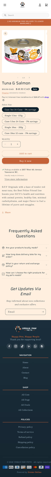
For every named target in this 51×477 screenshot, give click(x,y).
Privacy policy (25, 426)
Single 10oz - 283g (14, 127)
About (25, 367)
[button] (25, 248)
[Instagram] (15, 346)
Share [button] (8, 212)
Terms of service (25, 431)
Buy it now (25, 160)
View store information (16, 179)
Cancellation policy (25, 447)
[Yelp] (28, 346)
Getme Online (34, 472)
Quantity (6, 139)
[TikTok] (22, 346)
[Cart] (46, 5)
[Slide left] (18, 77)
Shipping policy (25, 442)
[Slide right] (29, 77)
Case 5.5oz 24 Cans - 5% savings (21, 121)
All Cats (25, 394)
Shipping (5, 93)
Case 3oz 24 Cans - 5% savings (20, 109)
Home (25, 362)
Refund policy (25, 437)
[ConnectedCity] (41, 346)
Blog (25, 377)
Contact (25, 372)
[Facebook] (9, 346)
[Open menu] (5, 5)
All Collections (25, 409)
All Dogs (25, 399)
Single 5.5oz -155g (14, 115)
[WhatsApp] (35, 346)
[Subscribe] (43, 312)
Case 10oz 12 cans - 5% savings (21, 133)
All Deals (25, 404)
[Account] (39, 5)
